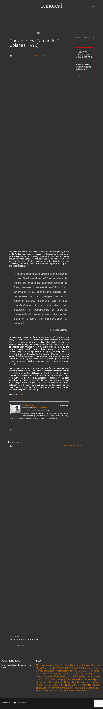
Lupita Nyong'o (60, 679)
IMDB (23, 394)
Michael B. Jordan (81, 679)
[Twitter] (66, 408)
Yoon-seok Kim (79, 690)
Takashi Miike (89, 685)
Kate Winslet (61, 676)
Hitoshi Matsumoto (83, 671)
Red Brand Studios (41, 408)
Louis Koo (44, 679)
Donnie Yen (42, 670)
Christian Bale (61, 668)
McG (69, 680)
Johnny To (90, 673)
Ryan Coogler (78, 682)
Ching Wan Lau (44, 668)
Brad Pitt (59, 665)
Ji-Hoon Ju (66, 673)
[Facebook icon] (85, 703)
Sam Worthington (50, 685)
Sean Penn (73, 685)
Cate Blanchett (72, 665)
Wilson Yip (47, 690)
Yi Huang (65, 690)
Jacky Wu (39, 674)
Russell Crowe (63, 682)
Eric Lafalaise (29, 405)
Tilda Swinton (43, 687)
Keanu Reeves (75, 676)
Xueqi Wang (57, 691)
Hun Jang (94, 670)
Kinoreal (51, 5)
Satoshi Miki (61, 685)
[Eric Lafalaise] (15, 413)
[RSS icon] (92, 703)
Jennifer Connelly (51, 673)
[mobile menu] (2, 15)
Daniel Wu (76, 668)
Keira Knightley (87, 676)
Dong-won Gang (90, 668)
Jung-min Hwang (45, 676)
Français (95, 6)
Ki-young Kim (96, 676)
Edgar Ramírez (56, 670)
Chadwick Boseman (91, 665)
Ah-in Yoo (41, 665)
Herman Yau (70, 670)
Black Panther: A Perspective (24, 639)
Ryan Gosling (90, 682)
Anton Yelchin (50, 665)
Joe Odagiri (79, 673)
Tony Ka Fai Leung (82, 687)
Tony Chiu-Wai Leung (61, 687)
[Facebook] (62, 408)
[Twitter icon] (88, 703)
